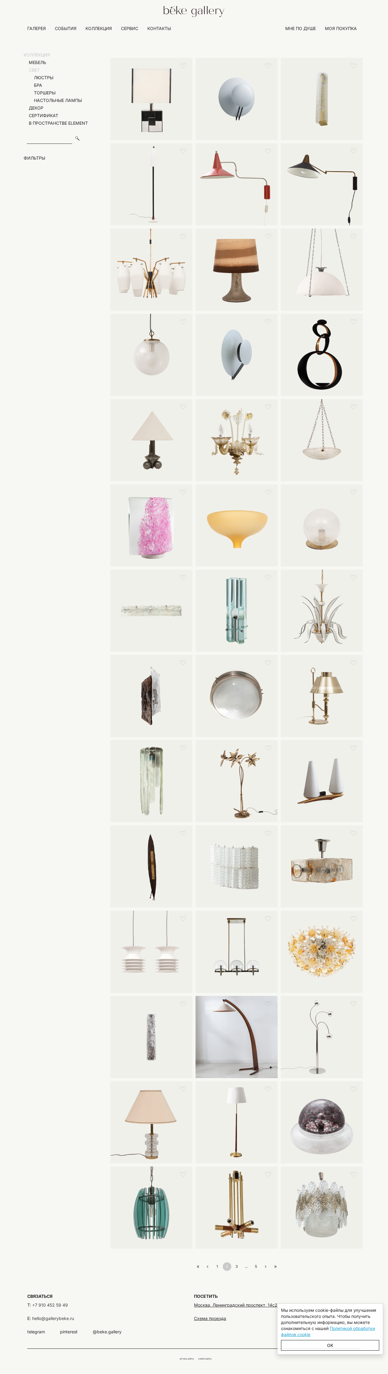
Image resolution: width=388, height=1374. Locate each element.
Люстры (40, 77)
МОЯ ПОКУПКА (341, 28)
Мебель (35, 62)
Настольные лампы (54, 100)
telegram (36, 1331)
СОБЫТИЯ (65, 28)
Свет (32, 70)
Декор (34, 107)
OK (330, 1345)
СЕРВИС (129, 28)
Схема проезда (210, 1318)
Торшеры (41, 92)
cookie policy (205, 1358)
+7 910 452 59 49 (50, 1305)
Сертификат (41, 115)
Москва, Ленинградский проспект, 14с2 (235, 1305)
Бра (34, 85)
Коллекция (37, 54)
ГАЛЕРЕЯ (36, 28)
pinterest (69, 1331)
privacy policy (187, 1358)
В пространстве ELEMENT (56, 123)
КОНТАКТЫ (159, 28)
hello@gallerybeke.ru (53, 1318)
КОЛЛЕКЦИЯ (98, 28)
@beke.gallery (107, 1331)
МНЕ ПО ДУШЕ (300, 28)
